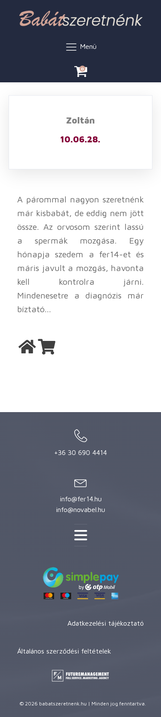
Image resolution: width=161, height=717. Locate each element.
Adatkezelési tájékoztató (105, 623)
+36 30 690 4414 (80, 452)
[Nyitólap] (27, 346)
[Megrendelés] (46, 346)
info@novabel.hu (80, 509)
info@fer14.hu (81, 499)
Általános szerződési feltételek (64, 651)
